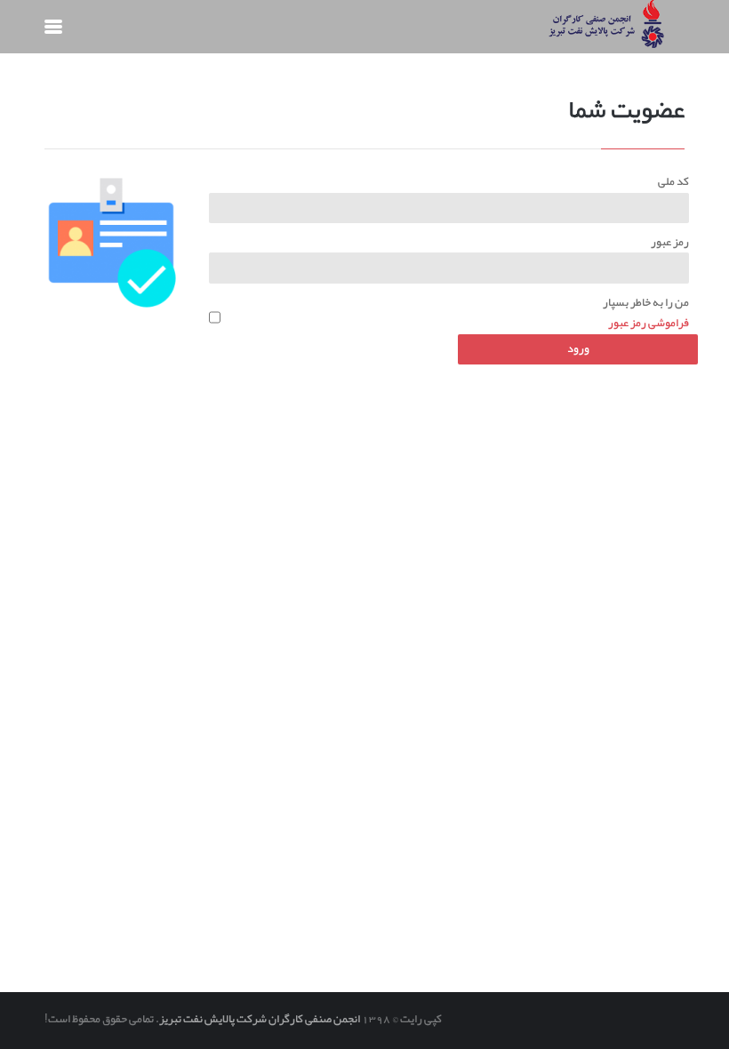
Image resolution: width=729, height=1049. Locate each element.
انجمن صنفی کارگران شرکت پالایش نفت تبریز (259, 1018)
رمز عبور (670, 242)
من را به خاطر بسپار (646, 302)
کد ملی (673, 182)
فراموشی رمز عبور (648, 322)
